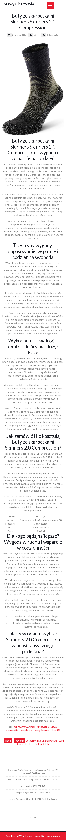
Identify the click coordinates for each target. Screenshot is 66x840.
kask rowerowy (20, 726)
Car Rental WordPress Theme (23, 835)
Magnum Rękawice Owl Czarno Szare (33, 792)
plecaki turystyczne (39, 726)
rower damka (25, 730)
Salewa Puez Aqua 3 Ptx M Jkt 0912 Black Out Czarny (33, 799)
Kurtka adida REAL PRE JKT (33, 786)
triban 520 (55, 730)
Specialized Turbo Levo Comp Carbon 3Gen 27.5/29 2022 (33, 779)
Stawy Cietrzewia (19, 4)
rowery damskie (41, 730)
